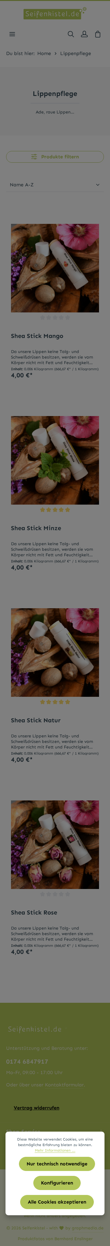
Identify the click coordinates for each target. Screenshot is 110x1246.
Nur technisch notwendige (57, 1164)
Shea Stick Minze (36, 528)
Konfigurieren (57, 1183)
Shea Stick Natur (36, 720)
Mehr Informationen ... (55, 1150)
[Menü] (12, 34)
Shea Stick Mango (37, 335)
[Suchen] (71, 34)
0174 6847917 (27, 1061)
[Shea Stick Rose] (55, 845)
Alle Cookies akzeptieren (57, 1202)
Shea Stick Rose (34, 912)
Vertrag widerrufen (36, 1108)
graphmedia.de (88, 1228)
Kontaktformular (64, 1085)
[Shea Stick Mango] (55, 268)
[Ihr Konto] (84, 34)
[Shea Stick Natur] (55, 652)
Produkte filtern (59, 157)
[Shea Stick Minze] (55, 460)
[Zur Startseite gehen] (55, 13)
